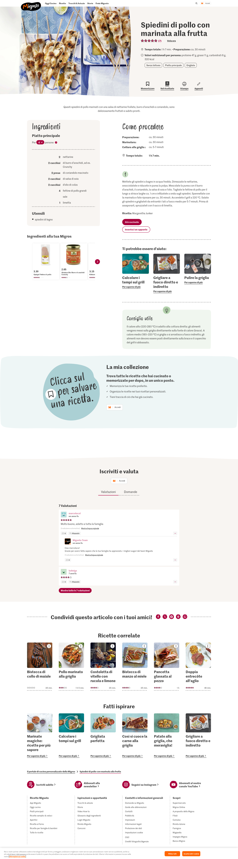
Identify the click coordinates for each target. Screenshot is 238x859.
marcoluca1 (75, 513)
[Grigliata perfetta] (103, 735)
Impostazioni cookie (134, 832)
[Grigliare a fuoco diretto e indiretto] (198, 735)
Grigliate (190, 65)
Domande (130, 492)
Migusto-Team (80, 540)
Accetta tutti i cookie (191, 853)
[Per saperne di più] (135, 282)
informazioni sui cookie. (17, 856)
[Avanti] (97, 261)
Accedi (207, 3)
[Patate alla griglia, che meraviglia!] (166, 735)
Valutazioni (108, 492)
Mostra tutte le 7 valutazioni (75, 590)
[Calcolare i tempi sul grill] (71, 735)
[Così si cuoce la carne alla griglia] (135, 735)
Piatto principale (173, 65)
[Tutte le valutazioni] (149, 40)
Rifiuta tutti (172, 853)
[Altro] (175, 533)
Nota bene (56, 143)
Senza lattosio (153, 65)
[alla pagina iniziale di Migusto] (31, 4)
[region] (119, 853)
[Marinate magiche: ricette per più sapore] (39, 735)
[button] (64, 515)
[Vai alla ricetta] (39, 667)
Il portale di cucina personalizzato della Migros (51, 771)
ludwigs (73, 570)
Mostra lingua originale (90, 528)
